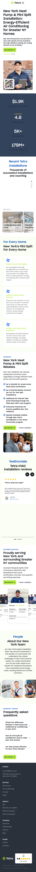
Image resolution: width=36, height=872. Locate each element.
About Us (6, 823)
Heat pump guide (9, 814)
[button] (27, 474)
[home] (16, 2)
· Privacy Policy (7, 868)
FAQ (4, 804)
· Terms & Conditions (17, 865)
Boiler (5, 795)
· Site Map (26, 868)
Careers (5, 830)
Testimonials (7, 827)
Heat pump (7, 785)
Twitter (5, 842)
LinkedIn (6, 845)
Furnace (5, 792)
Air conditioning (8, 789)
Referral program (9, 811)
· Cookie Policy (17, 868)
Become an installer (10, 808)
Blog (4, 833)
